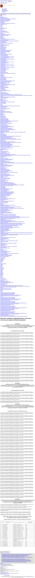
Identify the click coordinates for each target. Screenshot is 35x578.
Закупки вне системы (3, 284)
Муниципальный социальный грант (5, 34)
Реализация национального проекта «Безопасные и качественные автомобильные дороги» (13, 313)
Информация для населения (4, 122)
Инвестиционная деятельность (4, 205)
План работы (2, 204)
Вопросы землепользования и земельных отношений (8, 215)
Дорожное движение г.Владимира (5, 194)
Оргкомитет (2, 46)
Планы (1, 104)
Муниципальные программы (4, 149)
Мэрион (1, 265)
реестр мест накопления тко (4, 180)
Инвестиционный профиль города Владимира (7, 207)
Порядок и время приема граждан (5, 125)
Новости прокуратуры (3, 134)
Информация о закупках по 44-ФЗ (5, 281)
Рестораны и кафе (3, 249)
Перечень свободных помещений (5, 174)
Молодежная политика (3, 252)
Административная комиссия (4, 177)
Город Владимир (4, 8)
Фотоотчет (1, 36)
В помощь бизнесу (3, 168)
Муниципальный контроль (4, 199)
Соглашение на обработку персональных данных (7, 315)
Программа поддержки (3, 167)
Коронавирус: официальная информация (6, 123)
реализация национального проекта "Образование (7, 292)
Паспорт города (2, 160)
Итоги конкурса (2, 49)
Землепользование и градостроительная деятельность (11, 13)
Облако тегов (8, 552)
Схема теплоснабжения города (4, 190)
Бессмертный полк (3, 17)
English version (2, 0)
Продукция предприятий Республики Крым (6, 165)
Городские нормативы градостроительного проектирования (9, 225)
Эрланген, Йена (2, 258)
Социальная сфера (3, 235)
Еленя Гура (2, 267)
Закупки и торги (2, 278)
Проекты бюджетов (3, 152)
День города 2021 (2, 70)
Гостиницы (2, 250)
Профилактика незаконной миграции (5, 121)
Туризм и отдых (2, 245)
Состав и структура (3, 92)
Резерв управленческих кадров (4, 83)
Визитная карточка (3, 78)
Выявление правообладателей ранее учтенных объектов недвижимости (10, 142)
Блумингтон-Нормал (3, 263)
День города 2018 (2, 66)
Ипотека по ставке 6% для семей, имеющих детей (7, 141)
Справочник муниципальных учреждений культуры (8, 237)
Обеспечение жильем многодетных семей (6, 136)
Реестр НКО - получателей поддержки (6, 255)
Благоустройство (2, 196)
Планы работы (2, 88)
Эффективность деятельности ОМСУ (5, 159)
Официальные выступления (4, 87)
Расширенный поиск (3, 3)
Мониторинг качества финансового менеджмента (7, 154)
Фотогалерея (2, 21)
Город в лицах (2, 30)
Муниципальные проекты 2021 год (5, 300)
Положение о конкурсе (3, 45)
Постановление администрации (5, 44)
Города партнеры (2, 257)
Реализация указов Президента (4, 161)
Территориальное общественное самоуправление (7, 39)
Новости (1, 16)
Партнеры (1, 287)
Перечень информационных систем (5, 90)
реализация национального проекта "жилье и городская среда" (9, 299)
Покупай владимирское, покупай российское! (7, 162)
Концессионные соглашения (4, 189)
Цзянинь (1, 270)
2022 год (1, 296)
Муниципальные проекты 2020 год (5, 305)
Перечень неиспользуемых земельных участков (7, 175)
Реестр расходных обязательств (4, 153)
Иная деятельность (3, 107)
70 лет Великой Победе (3, 31)
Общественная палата (3, 42)
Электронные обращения (4, 127)
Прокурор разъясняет (3, 135)
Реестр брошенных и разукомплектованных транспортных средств (10, 146)
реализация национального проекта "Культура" (7, 294)
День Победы (4, 14)
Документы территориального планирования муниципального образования (11, 224)
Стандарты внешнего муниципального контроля (7, 101)
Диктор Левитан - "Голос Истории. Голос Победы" (7, 23)
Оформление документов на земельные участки (7, 218)
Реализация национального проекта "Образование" (7, 301)
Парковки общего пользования (4, 195)
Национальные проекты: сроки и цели (6, 289)
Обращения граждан (5, 10)
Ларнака (1, 274)
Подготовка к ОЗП (3, 179)
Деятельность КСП (3, 103)
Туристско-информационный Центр (5, 251)
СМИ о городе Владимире (4, 72)
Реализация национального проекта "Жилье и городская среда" (9, 303)
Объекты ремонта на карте (4, 181)
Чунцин (1, 271)
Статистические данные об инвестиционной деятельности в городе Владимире (12, 208)
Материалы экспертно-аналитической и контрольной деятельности (10, 105)
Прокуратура (2, 132)
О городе (1, 26)
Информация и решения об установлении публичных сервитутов (9, 216)
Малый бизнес (4, 9)
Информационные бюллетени (4, 130)
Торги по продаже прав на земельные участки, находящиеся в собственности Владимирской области (15, 286)
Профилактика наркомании (4, 118)
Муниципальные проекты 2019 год (5, 310)
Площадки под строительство (4, 228)
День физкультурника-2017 (4, 62)
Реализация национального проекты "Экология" (7, 309)
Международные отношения (4, 256)
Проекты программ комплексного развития (6, 193)
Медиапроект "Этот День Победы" (5, 20)
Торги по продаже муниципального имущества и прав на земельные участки (11, 285)
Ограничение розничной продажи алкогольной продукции (9, 172)
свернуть (1, 563)
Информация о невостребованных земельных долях (7, 220)
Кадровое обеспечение (3, 79)
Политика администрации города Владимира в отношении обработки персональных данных (14, 316)
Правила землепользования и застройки (6, 226)
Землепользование (3, 219)
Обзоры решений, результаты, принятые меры (7, 126)
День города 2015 (2, 58)
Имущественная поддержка (4, 171)
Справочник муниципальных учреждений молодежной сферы (9, 253)
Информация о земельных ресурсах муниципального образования (10, 217)
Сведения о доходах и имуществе (5, 93)
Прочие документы (3, 102)
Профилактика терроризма (4, 119)
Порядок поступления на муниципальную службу (7, 80)
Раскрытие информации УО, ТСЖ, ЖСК (6, 188)
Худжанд (1, 277)
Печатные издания (3, 52)
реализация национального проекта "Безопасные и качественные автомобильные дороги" (13, 307)
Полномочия (2, 75)
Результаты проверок (3, 89)
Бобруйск (1, 272)
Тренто (1, 261)
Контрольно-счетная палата (4, 97)
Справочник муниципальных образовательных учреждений (9, 240)
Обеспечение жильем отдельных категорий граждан (8, 138)
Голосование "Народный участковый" (5, 145)
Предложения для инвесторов (4, 210)
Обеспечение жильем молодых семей (5, 137)
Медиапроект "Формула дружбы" (5, 51)
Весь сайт (2, 2)
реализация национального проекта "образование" (7, 297)
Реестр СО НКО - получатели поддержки (6, 112)
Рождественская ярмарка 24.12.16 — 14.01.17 (7, 61)
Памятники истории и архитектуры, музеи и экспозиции (8, 246)
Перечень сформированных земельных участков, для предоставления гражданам (12, 221)
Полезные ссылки (3, 38)
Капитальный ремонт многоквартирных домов (7, 192)
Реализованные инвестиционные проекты (6, 209)
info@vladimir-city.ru (3, 573)
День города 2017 (2, 63)
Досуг (1, 248)
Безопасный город (3, 117)
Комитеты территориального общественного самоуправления (9, 40)
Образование (2, 239)
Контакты (1, 115)
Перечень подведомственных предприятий (6, 182)
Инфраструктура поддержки (4, 169)
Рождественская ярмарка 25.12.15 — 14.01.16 (7, 59)
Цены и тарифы (2, 186)
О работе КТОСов (3, 41)
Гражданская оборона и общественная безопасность (7, 129)
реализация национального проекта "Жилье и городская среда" (9, 295)
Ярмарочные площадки (3, 164)
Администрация (2, 76)
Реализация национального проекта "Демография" (7, 302)
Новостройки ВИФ (3, 140)
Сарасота (1, 264)
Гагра (1, 276)
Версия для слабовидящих (8, 0)
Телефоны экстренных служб (4, 131)
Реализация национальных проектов (5, 288)
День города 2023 (2, 71)
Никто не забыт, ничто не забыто (5, 19)
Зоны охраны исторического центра (5, 230)
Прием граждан (2, 133)
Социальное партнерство (4, 176)
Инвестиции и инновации (4, 158)
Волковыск (2, 273)
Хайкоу (1, 269)
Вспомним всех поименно (4, 54)
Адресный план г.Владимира (4, 229)
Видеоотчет (2, 37)
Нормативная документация (4, 314)
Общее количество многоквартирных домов (6, 185)
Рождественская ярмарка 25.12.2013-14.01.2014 (7, 56)
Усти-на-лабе (2, 268)
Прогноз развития (3, 148)
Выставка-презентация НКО (4, 35)
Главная (1, 13)
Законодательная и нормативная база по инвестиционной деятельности (10, 206)
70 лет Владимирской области (4, 57)
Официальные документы (4, 86)
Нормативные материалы (4, 202)
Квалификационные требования (5, 82)
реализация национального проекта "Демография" (7, 293)
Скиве (1, 266)
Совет (1, 91)
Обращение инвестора (3, 211)
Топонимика (2, 231)
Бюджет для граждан (3, 156)
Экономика (2, 157)
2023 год (1, 291)
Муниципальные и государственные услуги (6, 128)
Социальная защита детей (4, 241)
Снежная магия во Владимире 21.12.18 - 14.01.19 (7, 67)
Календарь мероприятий (3, 238)
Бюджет (1, 150)
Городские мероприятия (3, 55)
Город (1, 25)
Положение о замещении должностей (5, 81)
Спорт (1, 242)
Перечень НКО (2, 33)
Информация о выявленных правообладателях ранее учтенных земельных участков (12, 223)
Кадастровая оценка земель (4, 222)
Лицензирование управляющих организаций (6, 191)
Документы (3, 11)
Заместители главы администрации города (6, 77)
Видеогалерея (2, 22)
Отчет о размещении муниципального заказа (6, 282)
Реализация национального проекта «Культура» (7, 312)
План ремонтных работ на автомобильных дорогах (7, 198)
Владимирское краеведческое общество (6, 50)
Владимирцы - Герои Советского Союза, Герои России (8, 18)
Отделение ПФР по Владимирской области (6, 144)
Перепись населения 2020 (4, 201)
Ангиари (1, 259)
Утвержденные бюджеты (4, 151)
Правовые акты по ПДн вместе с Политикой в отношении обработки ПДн (11, 94)
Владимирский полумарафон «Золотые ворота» (7, 65)
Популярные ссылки (3, 552)
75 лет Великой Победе (3, 69)
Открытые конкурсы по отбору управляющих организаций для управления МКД (12, 184)
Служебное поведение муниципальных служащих (7, 84)
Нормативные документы (4, 280)
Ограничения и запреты (3, 85)
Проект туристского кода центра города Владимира (7, 73)
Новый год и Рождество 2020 (4, 68)
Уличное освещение (3, 197)
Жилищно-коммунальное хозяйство (5, 178)
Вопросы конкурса (3, 48)
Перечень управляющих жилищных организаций (7, 183)
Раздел (6, 2)
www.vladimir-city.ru (3, 566)
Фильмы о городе (2, 53)
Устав (1, 27)
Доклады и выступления (4, 106)
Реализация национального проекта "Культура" (7, 304)
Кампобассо (2, 260)
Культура (1, 236)
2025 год (1, 290)
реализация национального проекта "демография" (7, 298)
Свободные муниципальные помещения (6, 170)
